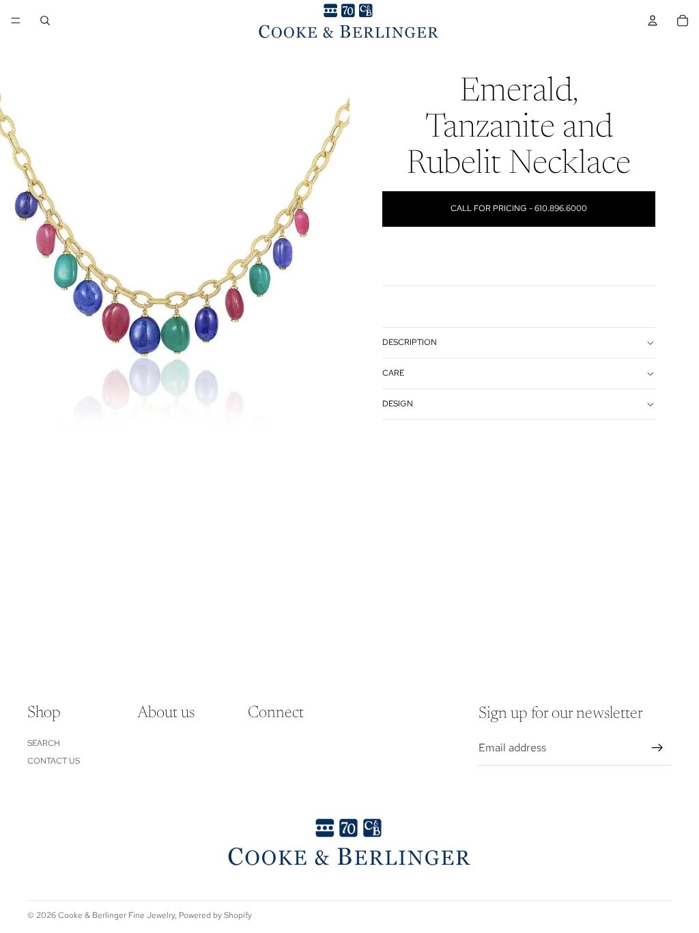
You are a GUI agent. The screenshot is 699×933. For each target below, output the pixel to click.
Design (397, 403)
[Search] (45, 20)
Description (409, 342)
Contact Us (53, 761)
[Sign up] (657, 748)
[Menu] (15, 20)
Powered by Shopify (215, 915)
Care (393, 372)
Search (43, 743)
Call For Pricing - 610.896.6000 (519, 208)
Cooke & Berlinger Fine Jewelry (116, 915)
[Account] (653, 20)
